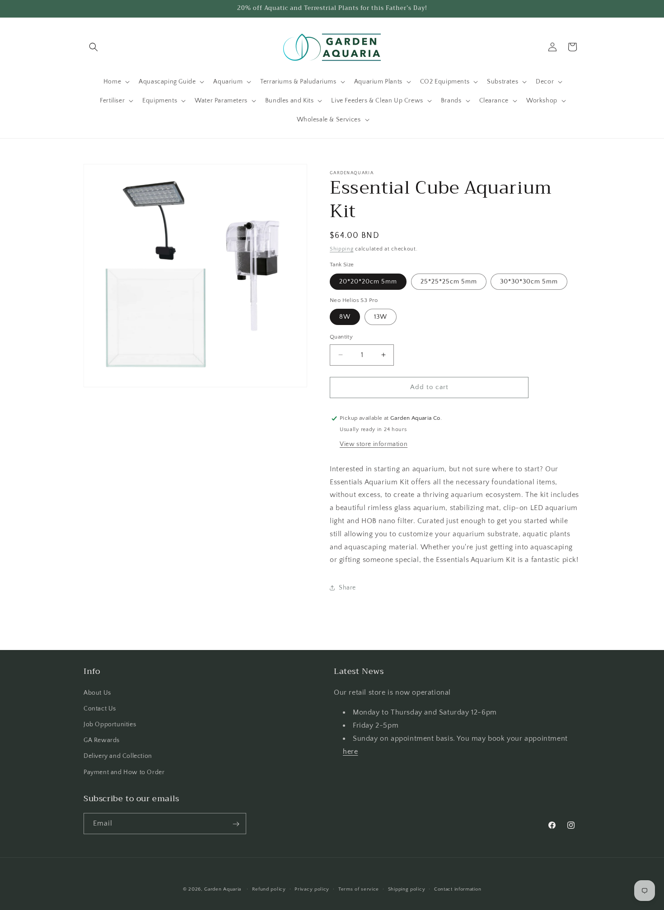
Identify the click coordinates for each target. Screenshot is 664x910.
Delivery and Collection (118, 756)
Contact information (457, 888)
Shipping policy (407, 888)
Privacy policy (312, 888)
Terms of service (358, 888)
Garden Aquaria (222, 889)
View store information (373, 444)
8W (345, 316)
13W (380, 316)
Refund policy (269, 888)
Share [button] (347, 587)
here (350, 751)
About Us (97, 692)
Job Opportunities (110, 724)
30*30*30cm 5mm (529, 281)
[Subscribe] (236, 824)
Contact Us (100, 708)
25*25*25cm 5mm (449, 281)
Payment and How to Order (124, 771)
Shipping (342, 249)
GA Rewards (102, 740)
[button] (93, 47)
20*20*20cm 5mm (368, 281)
